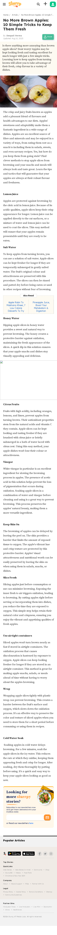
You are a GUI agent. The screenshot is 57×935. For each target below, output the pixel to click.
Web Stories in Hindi (23, 870)
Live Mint (36, 907)
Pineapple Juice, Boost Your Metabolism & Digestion (41, 306)
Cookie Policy (21, 892)
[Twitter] (45, 853)
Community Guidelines (13, 895)
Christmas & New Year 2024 (15, 876)
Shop (47, 870)
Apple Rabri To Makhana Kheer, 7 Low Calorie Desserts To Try (15, 306)
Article (15, 15)
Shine (7, 910)
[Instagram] (51, 853)
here (31, 823)
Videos (18, 873)
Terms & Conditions (36, 892)
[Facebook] (39, 853)
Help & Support (16, 884)
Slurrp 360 (8, 873)
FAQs (27, 884)
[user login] (53, 4)
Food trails (28, 873)
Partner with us (38, 884)
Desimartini (48, 907)
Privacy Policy (8, 892)
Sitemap (49, 892)
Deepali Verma (14, 35)
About (5, 884)
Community (38, 870)
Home (5, 15)
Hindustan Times (9, 907)
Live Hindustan (24, 907)
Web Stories (7, 870)
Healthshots (17, 910)
